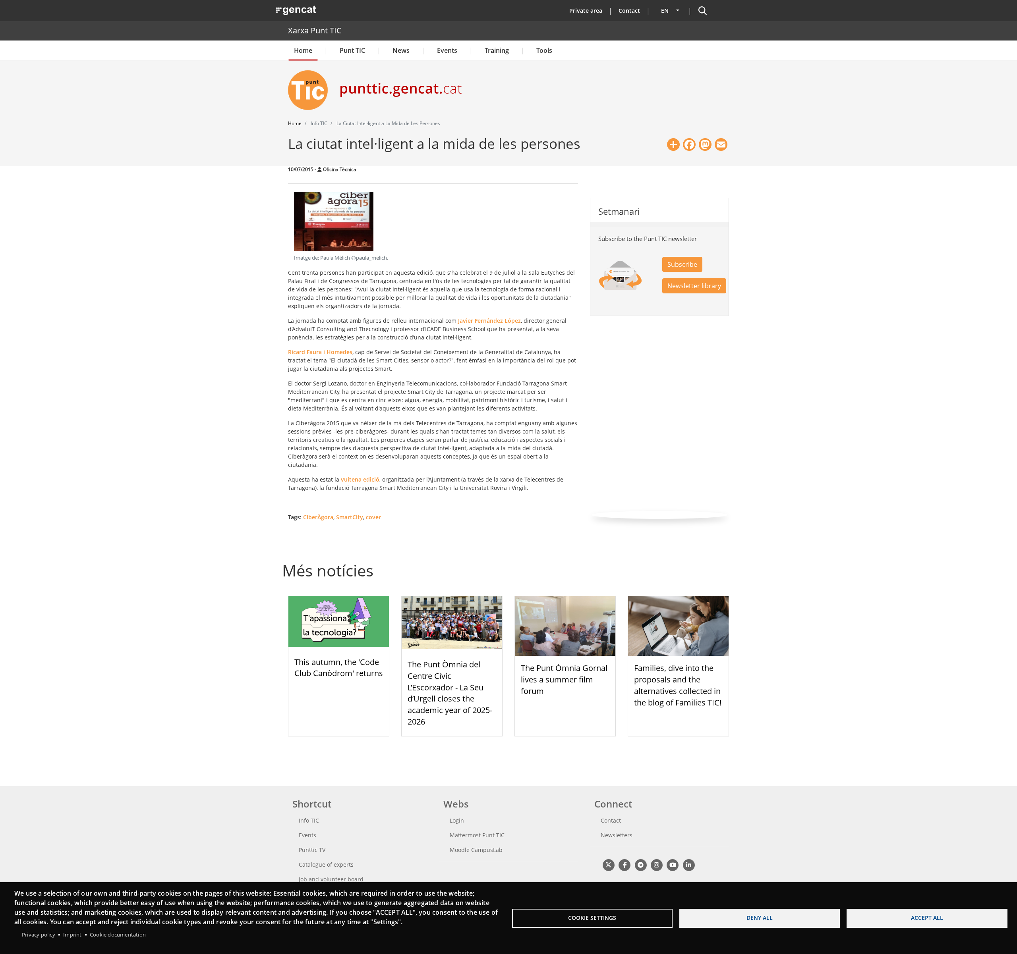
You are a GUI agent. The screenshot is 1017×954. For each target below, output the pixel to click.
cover (373, 517)
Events (447, 50)
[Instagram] (656, 864)
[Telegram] (640, 864)
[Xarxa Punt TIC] (311, 90)
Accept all (927, 917)
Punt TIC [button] (352, 50)
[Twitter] (608, 864)
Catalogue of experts (326, 864)
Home (303, 50)
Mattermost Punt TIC (477, 835)
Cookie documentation (118, 934)
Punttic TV (312, 850)
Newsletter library (694, 285)
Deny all (759, 917)
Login (457, 820)
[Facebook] (624, 864)
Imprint (72, 934)
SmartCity (349, 517)
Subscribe (682, 264)
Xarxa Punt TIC (315, 30)
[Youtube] (672, 864)
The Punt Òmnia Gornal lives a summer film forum (564, 679)
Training (497, 50)
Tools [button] (544, 50)
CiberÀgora (318, 517)
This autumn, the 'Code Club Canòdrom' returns (338, 668)
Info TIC (309, 820)
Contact (629, 10)
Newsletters (616, 835)
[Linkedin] (688, 864)
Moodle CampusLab (476, 850)
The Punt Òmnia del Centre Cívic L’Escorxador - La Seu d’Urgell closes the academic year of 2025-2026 (450, 693)
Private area (585, 10)
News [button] (401, 50)
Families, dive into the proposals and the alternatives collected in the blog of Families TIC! (677, 685)
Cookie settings (592, 917)
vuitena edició (360, 479)
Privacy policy (38, 934)
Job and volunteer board (331, 879)
